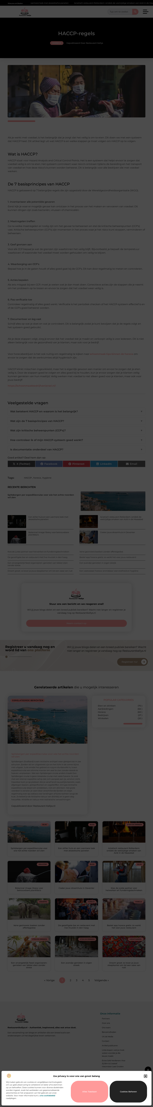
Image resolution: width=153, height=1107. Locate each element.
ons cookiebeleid (47, 1095)
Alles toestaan (89, 1091)
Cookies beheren (128, 1091)
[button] (145, 1076)
